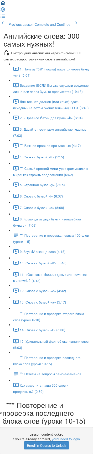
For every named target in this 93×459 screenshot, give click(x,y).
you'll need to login (66, 439)
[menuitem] (3, 11)
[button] (3, 4)
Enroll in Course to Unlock (46, 445)
